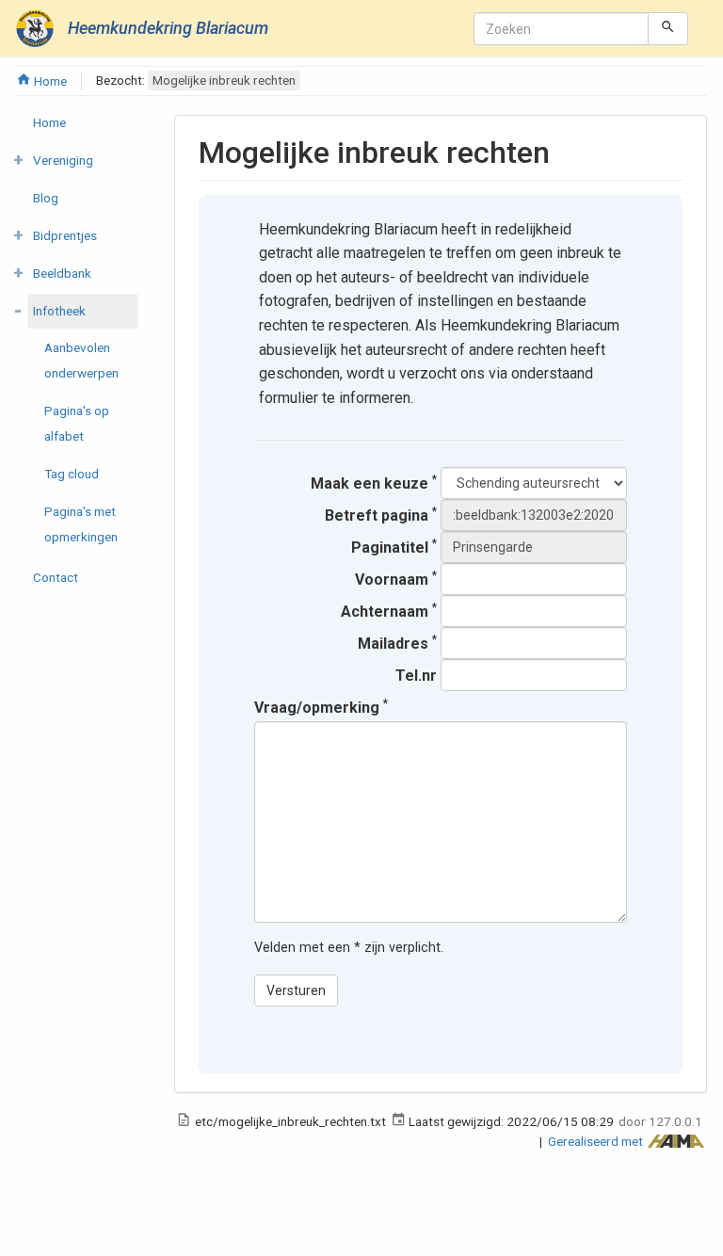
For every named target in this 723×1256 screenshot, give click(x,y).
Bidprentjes (65, 235)
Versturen (296, 990)
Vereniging (63, 160)
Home (49, 81)
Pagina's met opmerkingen (81, 524)
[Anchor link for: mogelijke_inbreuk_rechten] (565, 150)
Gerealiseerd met (597, 1141)
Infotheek (59, 310)
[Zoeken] (668, 28)
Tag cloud (71, 473)
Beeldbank (62, 273)
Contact (55, 577)
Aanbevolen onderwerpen (81, 360)
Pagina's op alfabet (76, 423)
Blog (45, 197)
